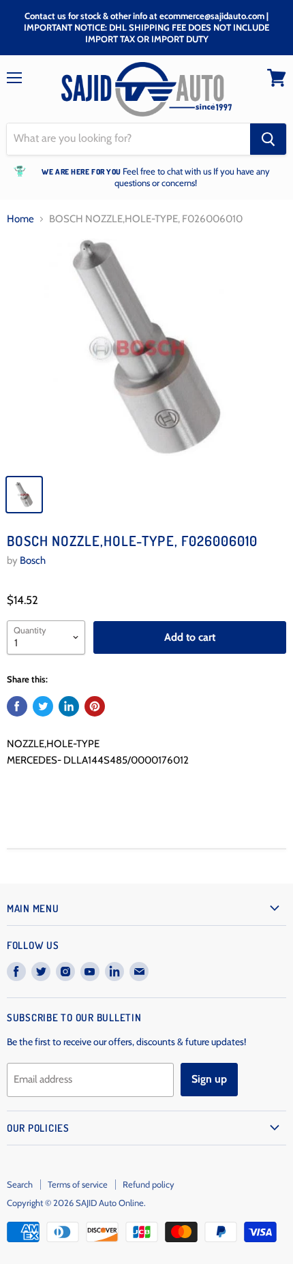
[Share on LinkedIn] (69, 706)
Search (20, 1184)
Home (20, 219)
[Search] (268, 139)
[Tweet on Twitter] (43, 706)
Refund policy (148, 1184)
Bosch (33, 560)
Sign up (209, 1078)
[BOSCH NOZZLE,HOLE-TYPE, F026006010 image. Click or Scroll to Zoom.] (146, 352)
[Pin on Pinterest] (94, 706)
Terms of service (78, 1184)
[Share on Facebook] (17, 706)
